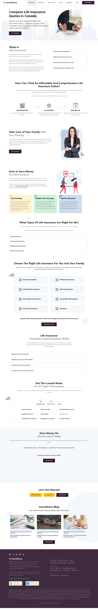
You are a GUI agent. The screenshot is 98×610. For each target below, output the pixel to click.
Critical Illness (45, 414)
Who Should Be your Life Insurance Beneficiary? (20, 536)
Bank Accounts (63, 560)
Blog (77, 2)
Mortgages (41, 2)
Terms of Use (65, 575)
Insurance (31, 2)
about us (75, 598)
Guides (20, 531)
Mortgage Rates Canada (58, 563)
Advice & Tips (14, 531)
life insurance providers (22, 186)
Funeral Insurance (65, 418)
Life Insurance (64, 414)
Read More (49, 542)
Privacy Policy (54, 575)
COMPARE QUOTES (49, 324)
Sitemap (74, 570)
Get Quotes (88, 2)
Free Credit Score (55, 570)
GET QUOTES (49, 460)
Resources (69, 2)
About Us (58, 568)
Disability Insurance (27, 414)
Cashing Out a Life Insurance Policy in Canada (48, 536)
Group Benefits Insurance (67, 409)
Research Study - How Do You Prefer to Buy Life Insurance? (75, 536)
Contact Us (66, 570)
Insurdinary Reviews (68, 568)
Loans (60, 2)
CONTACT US (36, 494)
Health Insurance (26, 409)
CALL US (49, 494)
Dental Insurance (45, 409)
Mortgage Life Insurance (48, 418)
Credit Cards (51, 2)
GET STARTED (15, 33)
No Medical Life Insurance (29, 418)
